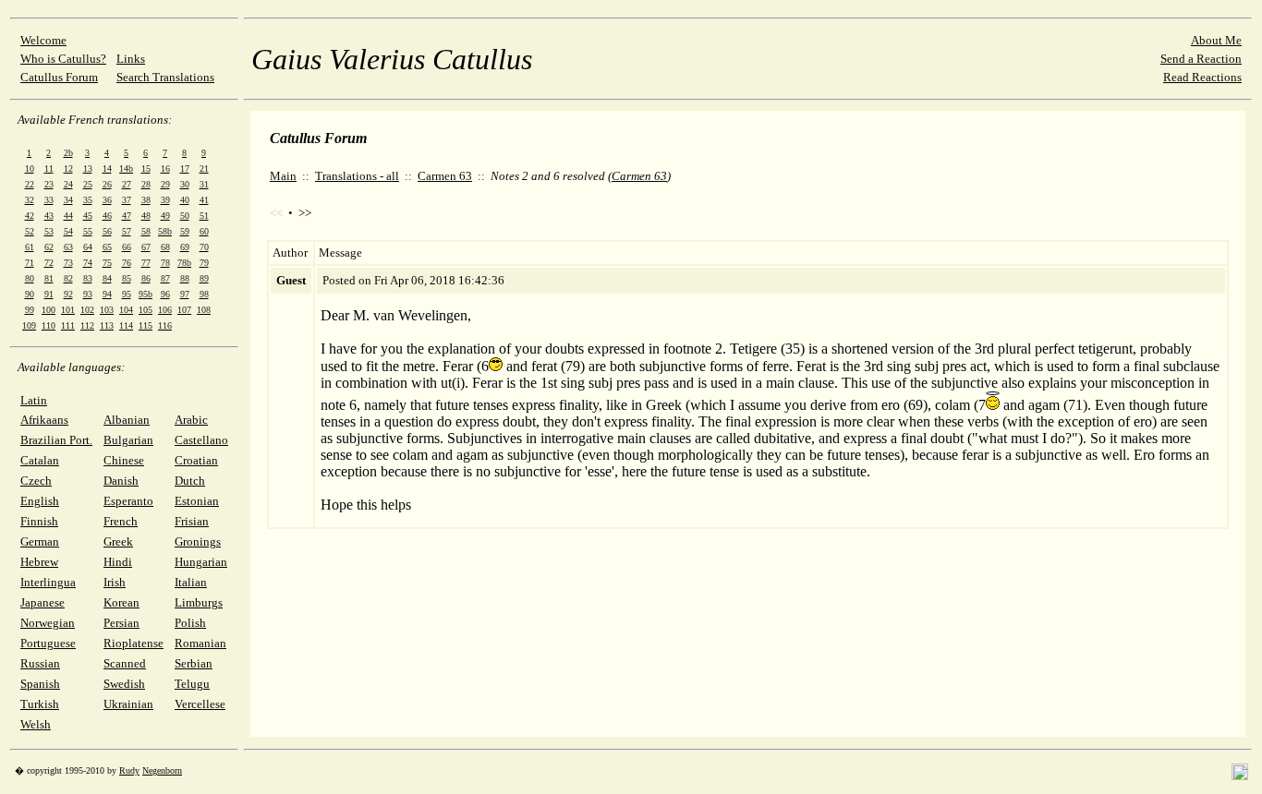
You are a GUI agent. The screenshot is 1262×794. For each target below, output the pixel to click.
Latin (33, 400)
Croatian (196, 460)
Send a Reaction (1201, 59)
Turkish (39, 704)
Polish (190, 623)
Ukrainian (128, 704)
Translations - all (357, 176)
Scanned (124, 663)
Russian (40, 663)
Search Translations (165, 77)
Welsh (35, 724)
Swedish (124, 684)
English (39, 501)
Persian (121, 623)
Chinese (123, 460)
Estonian (197, 501)
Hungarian (201, 562)
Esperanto (128, 501)
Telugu (192, 684)
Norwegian (47, 623)
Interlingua (48, 582)
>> (304, 213)
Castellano (201, 440)
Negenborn (162, 770)
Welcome (43, 40)
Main (283, 176)
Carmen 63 (445, 176)
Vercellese (200, 704)
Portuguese (48, 643)
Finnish (39, 521)
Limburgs (199, 602)
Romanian (200, 643)
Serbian (193, 663)
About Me (1216, 40)
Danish (121, 480)
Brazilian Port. (56, 440)
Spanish (40, 684)
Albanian (126, 420)
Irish (114, 582)
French (120, 521)
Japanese (42, 602)
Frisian (192, 521)
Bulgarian (128, 440)
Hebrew (39, 562)
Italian (191, 582)
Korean (121, 602)
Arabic (191, 420)
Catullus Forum (59, 77)
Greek (118, 541)
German (39, 541)
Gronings (198, 541)
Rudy (129, 770)
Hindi (117, 562)
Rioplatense (133, 643)
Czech (36, 480)
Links (130, 59)
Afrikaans (44, 420)
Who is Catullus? (63, 59)
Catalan (39, 460)
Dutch (190, 480)
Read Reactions (1202, 77)
